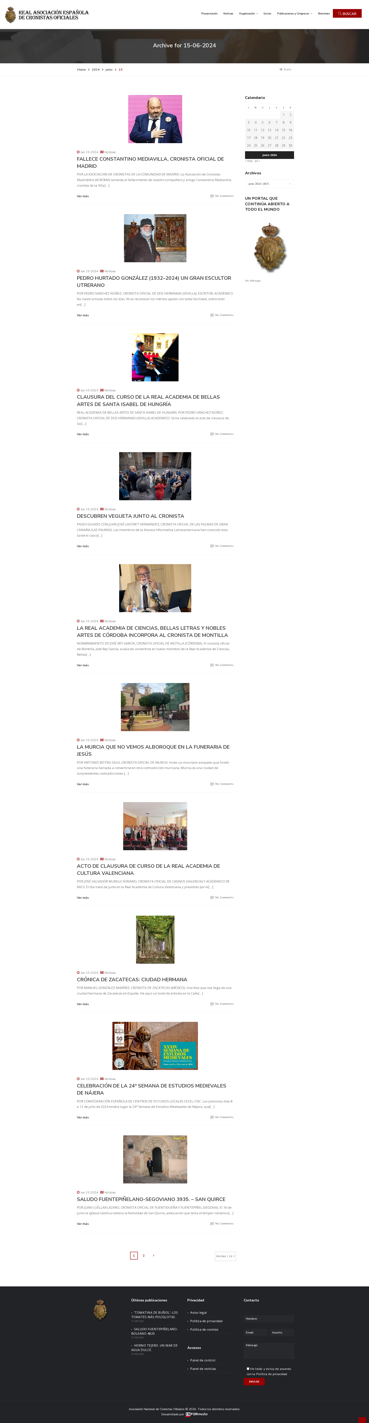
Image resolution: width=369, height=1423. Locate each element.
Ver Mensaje (253, 280)
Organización (247, 13)
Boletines (324, 13)
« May (249, 161)
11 (255, 130)
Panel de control (202, 1360)
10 (248, 130)
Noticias (228, 13)
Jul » (257, 161)
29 (283, 145)
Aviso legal (198, 1312)
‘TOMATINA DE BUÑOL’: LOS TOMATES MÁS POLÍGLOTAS (154, 1314)
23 (290, 138)
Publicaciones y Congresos (293, 13)
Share (287, 69)
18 (255, 138)
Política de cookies (204, 1329)
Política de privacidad (206, 1321)
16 (290, 130)
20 (269, 138)
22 (283, 138)
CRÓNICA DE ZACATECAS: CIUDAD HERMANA (132, 979)
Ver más (83, 196)
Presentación (209, 13)
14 (276, 130)
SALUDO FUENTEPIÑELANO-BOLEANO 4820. (154, 1331)
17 (248, 138)
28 (276, 145)
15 (283, 130)
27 (269, 145)
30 (290, 145)
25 (255, 145)
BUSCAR (349, 14)
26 (262, 145)
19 (262, 138)
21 (276, 138)
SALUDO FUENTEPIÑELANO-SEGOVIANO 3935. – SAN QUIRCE (151, 1199)
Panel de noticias (203, 1369)
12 (262, 130)
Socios (267, 13)
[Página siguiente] (153, 1255)
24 (248, 145)
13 (269, 130)
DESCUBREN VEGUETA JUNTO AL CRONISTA (130, 516)
